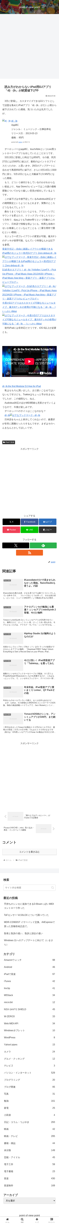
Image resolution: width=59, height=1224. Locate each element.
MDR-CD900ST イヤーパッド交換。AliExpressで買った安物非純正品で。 (29, 924)
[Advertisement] (29, 47)
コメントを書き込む (29, 852)
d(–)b (7, 415)
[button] (48, 530)
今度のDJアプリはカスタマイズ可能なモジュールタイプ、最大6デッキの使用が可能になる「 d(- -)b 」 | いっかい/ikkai (29, 307)
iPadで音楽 (9, 442)
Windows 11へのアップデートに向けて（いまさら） (28, 942)
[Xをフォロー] (15, 545)
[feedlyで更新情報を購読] (43, 545)
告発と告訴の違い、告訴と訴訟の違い (23, 933)
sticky (20, 142)
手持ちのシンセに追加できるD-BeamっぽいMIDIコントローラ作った (29, 906)
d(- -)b (14, 121)
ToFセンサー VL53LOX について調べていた (26, 915)
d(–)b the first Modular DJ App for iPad (21, 386)
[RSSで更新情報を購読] (29, 553)
